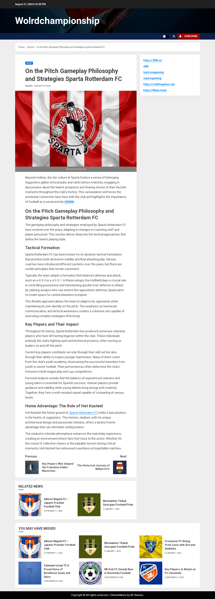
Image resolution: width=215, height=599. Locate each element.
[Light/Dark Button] (166, 36)
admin (30, 86)
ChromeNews (118, 595)
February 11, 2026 (54, 511)
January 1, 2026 (112, 509)
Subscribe (190, 36)
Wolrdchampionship (57, 20)
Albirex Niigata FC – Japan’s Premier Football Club (56, 503)
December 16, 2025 (175, 577)
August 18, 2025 (43, 86)
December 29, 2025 (54, 581)
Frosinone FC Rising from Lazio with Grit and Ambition (180, 545)
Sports (29, 63)
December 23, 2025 (114, 577)
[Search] (174, 36)
